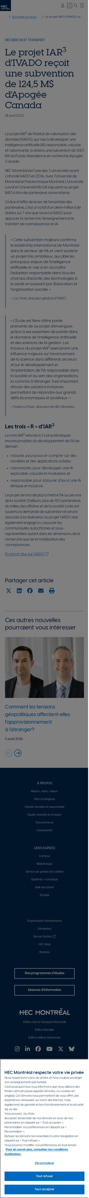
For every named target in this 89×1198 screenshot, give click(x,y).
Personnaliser (44, 1163)
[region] (44, 1128)
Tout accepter (44, 1189)
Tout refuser (44, 1176)
